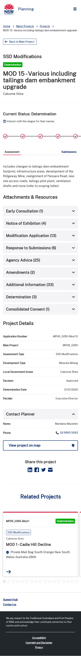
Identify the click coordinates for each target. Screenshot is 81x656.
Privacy (39, 647)
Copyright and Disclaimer (39, 642)
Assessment (12, 151)
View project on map (24, 445)
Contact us (9, 604)
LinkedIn (30, 470)
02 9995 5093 (69, 432)
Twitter (43, 470)
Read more (8, 572)
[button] (4, 581)
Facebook (36, 470)
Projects (45, 26)
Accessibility (39, 638)
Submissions (68, 151)
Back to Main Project (21, 41)
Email (50, 470)
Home (6, 26)
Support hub (10, 599)
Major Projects (25, 26)
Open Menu (75, 9)
